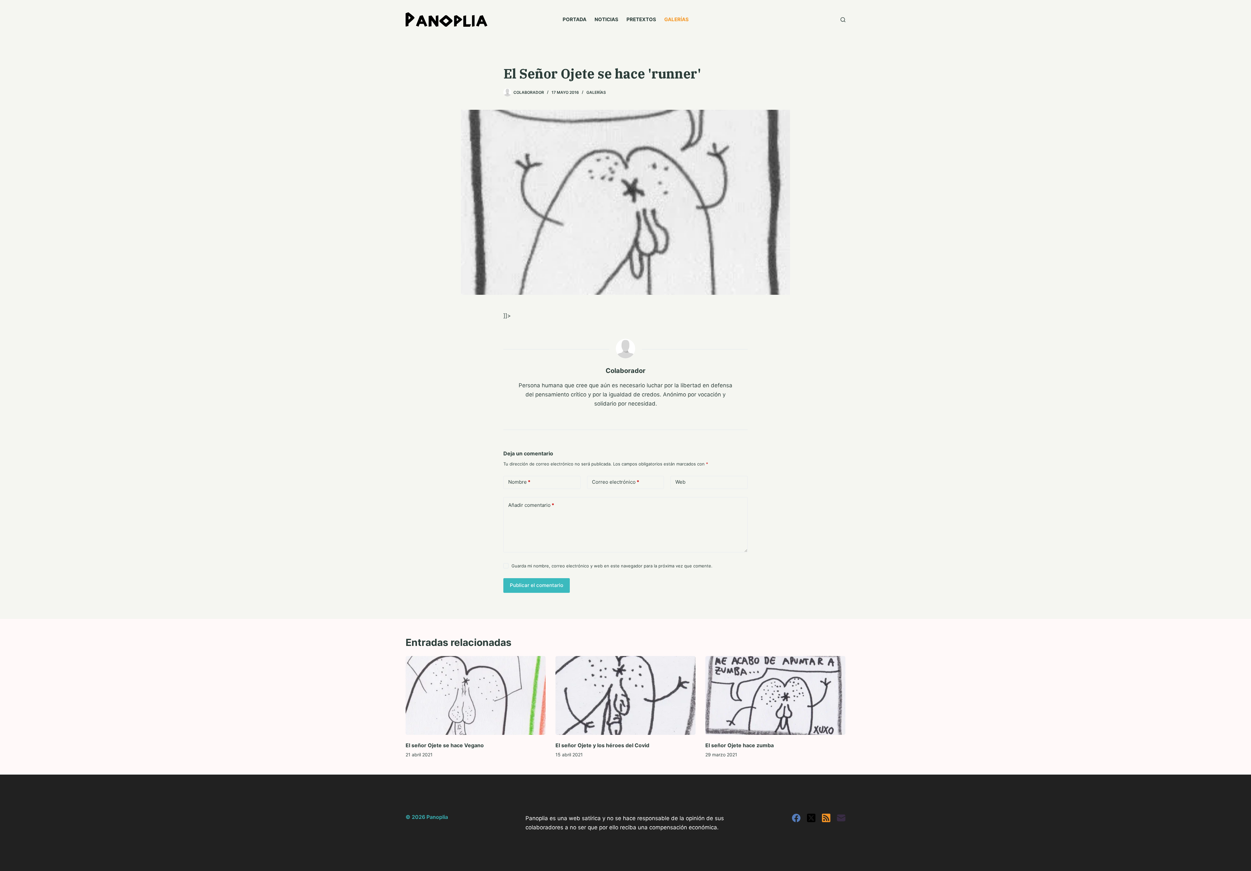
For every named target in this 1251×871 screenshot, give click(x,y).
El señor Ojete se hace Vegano (445, 745)
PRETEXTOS (641, 19)
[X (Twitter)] (811, 818)
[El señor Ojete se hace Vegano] (476, 695)
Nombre (519, 482)
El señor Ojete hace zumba (739, 745)
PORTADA (574, 19)
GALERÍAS (676, 19)
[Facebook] (796, 818)
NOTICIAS (606, 19)
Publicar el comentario (536, 585)
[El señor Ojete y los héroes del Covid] (625, 695)
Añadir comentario (531, 505)
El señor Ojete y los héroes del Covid (602, 745)
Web (680, 482)
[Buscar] (843, 19)
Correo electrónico (615, 482)
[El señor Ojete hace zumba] (775, 695)
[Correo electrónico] (841, 818)
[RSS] (826, 818)
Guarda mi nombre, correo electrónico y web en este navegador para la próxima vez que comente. (611, 565)
